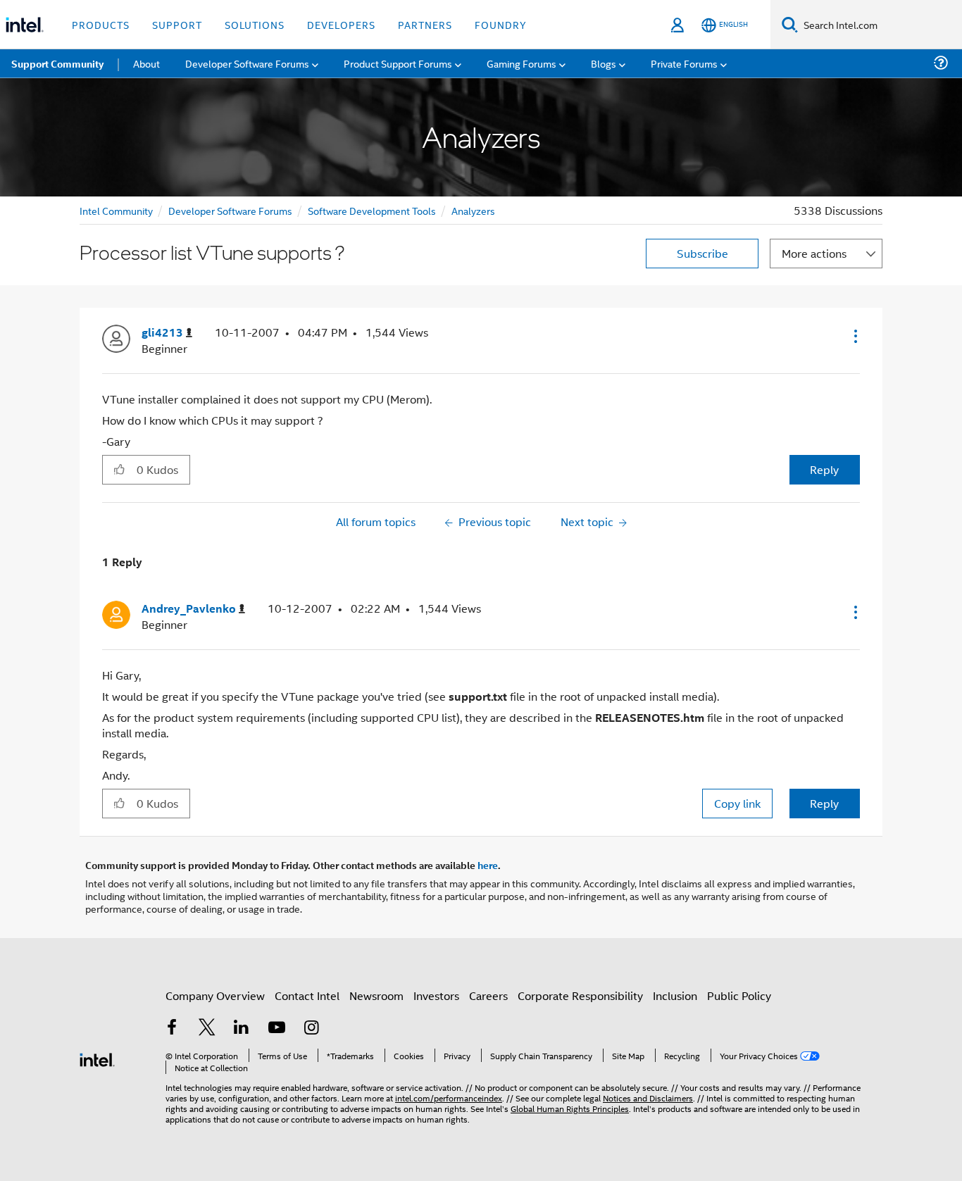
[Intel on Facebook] (172, 1028)
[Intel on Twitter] (207, 1028)
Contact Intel (307, 995)
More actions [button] (814, 253)
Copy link (737, 803)
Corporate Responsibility (580, 995)
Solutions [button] (255, 24)
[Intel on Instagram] (311, 1028)
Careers (488, 995)
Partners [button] (425, 24)
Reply (824, 469)
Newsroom (376, 995)
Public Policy (739, 995)
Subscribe (702, 253)
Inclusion (675, 995)
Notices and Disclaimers (648, 1097)
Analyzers (473, 210)
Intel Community (116, 210)
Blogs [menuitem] (603, 63)
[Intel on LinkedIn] (242, 1028)
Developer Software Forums (230, 210)
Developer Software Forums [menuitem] (247, 63)
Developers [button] (341, 24)
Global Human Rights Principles (570, 1108)
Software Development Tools (372, 210)
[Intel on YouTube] (277, 1028)
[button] (854, 335)
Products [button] (101, 24)
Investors (436, 995)
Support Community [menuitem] (57, 63)
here (487, 865)
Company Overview (215, 995)
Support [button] (177, 24)
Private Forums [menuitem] (684, 63)
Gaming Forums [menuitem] (521, 63)
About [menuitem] (146, 63)
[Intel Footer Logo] (97, 1058)
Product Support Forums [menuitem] (398, 63)
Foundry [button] (501, 24)
